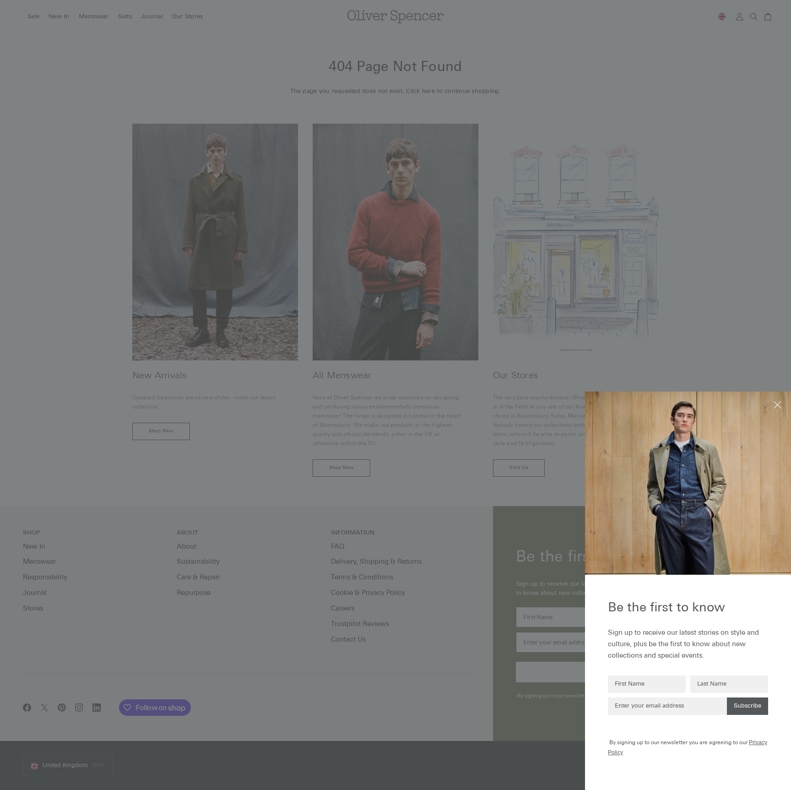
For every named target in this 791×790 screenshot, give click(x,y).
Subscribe (747, 706)
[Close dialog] (778, 404)
